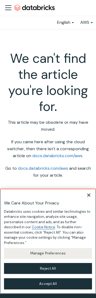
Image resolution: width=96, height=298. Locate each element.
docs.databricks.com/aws (57, 155)
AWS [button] (84, 22)
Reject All (48, 268)
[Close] (89, 195)
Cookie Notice (43, 227)
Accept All (48, 283)
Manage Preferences (48, 253)
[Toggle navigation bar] (8, 8)
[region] (48, 241)
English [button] (63, 22)
